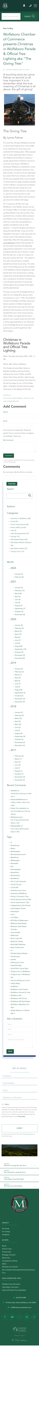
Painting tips (15, 956)
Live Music (14, 917)
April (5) (17, 596)
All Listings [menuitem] (5, 1228)
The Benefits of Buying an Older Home (21, 795)
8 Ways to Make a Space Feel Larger (20, 804)
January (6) (19, 587)
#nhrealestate (16, 869)
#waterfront (15, 872)
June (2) (18, 765)
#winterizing (15, 875)
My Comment (8, 440)
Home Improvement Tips (20, 902)
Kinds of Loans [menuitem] (7, 1249)
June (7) (18, 640)
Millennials (14, 935)
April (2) (17, 762)
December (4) (20, 745)
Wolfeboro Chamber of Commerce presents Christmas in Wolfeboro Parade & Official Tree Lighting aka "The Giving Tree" (19, 49)
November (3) (20, 699)
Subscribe (11, 484)
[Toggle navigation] (35, 5)
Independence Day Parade (20, 905)
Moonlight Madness (18, 944)
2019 (13, 663)
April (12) (18, 634)
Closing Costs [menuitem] (6, 1252)
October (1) (19, 774)
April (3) (17, 678)
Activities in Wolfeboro (12, 398)
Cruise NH (14, 887)
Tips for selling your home (20, 980)
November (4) (20, 742)
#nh (12, 866)
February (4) (19, 715)
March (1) (18, 759)
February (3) (19, 672)
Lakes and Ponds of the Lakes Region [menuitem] (14, 1290)
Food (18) (14, 521)
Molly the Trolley (17, 941)
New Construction (17, 947)
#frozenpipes (15, 851)
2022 (13, 568)
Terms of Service (9, 462)
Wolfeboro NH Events (19, 998)
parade (13, 959)
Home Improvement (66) (20, 524)
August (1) (18, 771)
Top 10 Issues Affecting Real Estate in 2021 (20, 821)
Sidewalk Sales (16, 965)
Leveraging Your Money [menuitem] (9, 1261)
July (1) (17, 768)
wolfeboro (14, 986)
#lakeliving (15, 857)
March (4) (18, 718)
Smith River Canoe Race (19, 968)
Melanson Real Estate (19, 923)
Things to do (28, 398)
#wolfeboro (15, 878)
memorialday (15, 932)
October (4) (19, 739)
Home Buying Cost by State (21, 899)
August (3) (18, 605)
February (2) (19, 756)
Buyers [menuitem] (4, 1246)
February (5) (19, 577)
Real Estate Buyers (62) (19, 539)
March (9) (18, 631)
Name (5, 412)
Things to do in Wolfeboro (20, 971)
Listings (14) (15, 536)
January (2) (19, 712)
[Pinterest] (27, 1317)
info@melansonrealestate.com (21, 1307)
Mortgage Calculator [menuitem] (8, 1255)
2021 (13, 582)
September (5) (20, 736)
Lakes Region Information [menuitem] (10, 1287)
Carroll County (16, 884)
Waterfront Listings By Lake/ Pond (15, 1165)
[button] (29, 16)
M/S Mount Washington (19, 920)
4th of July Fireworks (18, 881)
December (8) (20, 658)
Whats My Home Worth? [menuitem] (10, 1267)
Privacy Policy (31, 460)
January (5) (19, 625)
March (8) (18, 593)
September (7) (20, 608)
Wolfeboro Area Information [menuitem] (11, 1284)
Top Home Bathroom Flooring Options (20, 813)
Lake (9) (13, 530)
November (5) (20, 655)
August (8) (18, 646)
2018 (13, 706)
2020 (13, 619)
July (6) (17, 602)
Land (12, 914)
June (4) (18, 599)
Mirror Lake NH (16, 938)
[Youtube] (12, 1317)
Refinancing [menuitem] (6, 1258)
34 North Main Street (20, 1302)
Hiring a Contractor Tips (19, 896)
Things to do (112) (17, 551)
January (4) (19, 669)
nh (11, 950)
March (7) (18, 675)
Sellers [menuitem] (4, 1264)
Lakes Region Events (18, 908)
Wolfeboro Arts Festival (19, 989)
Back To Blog (8, 28)
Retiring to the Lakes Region (13, 1186)
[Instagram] (34, 1317)
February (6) (19, 628)
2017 (13, 750)
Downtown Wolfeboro (19, 893)
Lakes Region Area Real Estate (14, 1179)
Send (19, 1128)
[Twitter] (19, 1317)
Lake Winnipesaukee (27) (20, 533)
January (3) (19, 574)
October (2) (19, 611)
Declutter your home (18, 890)
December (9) (20, 702)
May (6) (17, 637)
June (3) (18, 727)
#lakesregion (15, 860)
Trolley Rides (15, 983)
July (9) (17, 643)
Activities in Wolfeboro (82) (21, 518)
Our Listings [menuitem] (6, 1231)
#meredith (14, 863)
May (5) (17, 681)
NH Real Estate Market (19, 953)
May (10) (18, 724)
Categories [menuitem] (5, 1234)
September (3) (20, 693)
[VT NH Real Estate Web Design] (19, 1330)
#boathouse (15, 845)
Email (5, 421)
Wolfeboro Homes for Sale (20, 992)
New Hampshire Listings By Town (14, 1172)
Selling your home (17, 962)
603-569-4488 (30, 6)
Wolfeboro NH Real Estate (20, 1001)
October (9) (19, 652)
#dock (13, 848)
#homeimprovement (18, 854)
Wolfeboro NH (16, 995)
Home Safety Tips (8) (18, 527)
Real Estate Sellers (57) (19, 548)
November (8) (20, 614)
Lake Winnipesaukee (11, 401)
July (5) (17, 687)
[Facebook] (5, 1317)
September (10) (20, 649)
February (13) (20, 590)
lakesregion (15, 911)
